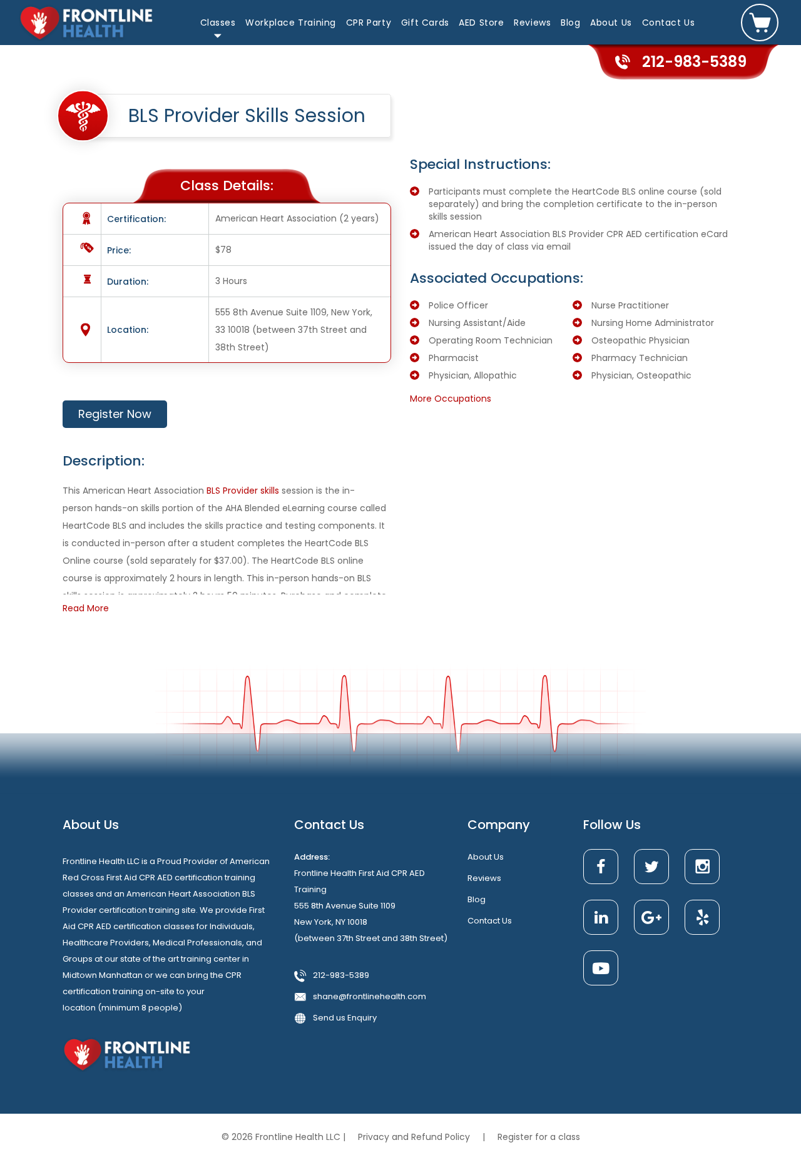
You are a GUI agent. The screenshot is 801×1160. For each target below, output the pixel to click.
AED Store (481, 22)
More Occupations (450, 398)
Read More (86, 608)
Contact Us (668, 22)
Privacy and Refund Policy (415, 1137)
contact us (489, 921)
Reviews (532, 22)
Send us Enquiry (345, 1018)
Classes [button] (218, 22)
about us (485, 857)
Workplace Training (290, 22)
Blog (570, 22)
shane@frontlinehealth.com (369, 996)
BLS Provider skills (243, 490)
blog (476, 899)
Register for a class (538, 1137)
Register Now (114, 414)
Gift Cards (425, 22)
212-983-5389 (341, 975)
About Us (611, 22)
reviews (484, 878)
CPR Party (368, 22)
